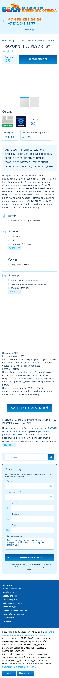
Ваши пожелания (15, 536)
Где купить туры (10, 585)
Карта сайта (8, 621)
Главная (6, 40)
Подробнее (14, 248)
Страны (14, 40)
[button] (54, 69)
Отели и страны (10, 599)
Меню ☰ (29, 29)
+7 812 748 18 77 (21, 23)
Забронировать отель (12, 603)
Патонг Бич (49, 40)
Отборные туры (10, 606)
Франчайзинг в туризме (13, 614)
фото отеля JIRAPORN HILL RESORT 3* (25, 433)
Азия (22, 40)
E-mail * (15, 525)
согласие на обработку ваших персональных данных (28, 633)
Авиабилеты (8, 592)
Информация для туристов (15, 610)
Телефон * (16, 514)
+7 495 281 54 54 (24, 19)
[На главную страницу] (29, 9)
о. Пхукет (39, 40)
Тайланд (29, 40)
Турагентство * (14, 492)
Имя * (15, 503)
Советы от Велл (10, 596)
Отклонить (25, 673)
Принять (9, 673)
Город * (10, 481)
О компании (8, 617)
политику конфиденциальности (18, 666)
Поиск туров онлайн (12, 588)
